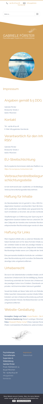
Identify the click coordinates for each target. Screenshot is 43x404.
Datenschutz (27, 355)
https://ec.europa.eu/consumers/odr (18, 169)
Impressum (27, 352)
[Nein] (41, 399)
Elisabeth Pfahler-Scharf (18, 322)
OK (14, 401)
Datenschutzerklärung (24, 401)
